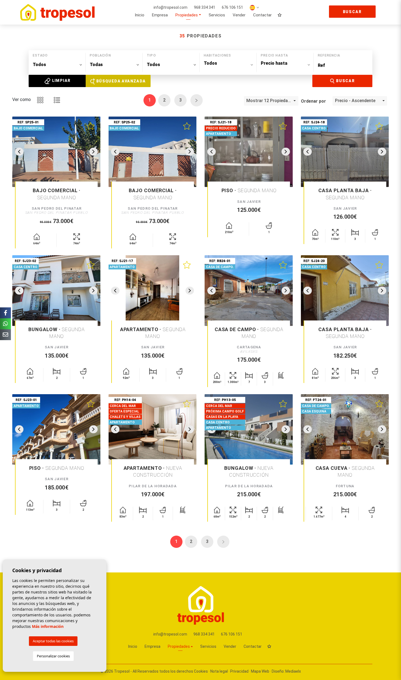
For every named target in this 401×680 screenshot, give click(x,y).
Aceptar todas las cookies (53, 641)
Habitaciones (217, 55)
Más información (48, 626)
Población (100, 55)
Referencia (329, 55)
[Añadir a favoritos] (90, 125)
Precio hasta (274, 55)
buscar (352, 12)
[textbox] (57, 64)
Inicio (139, 15)
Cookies (201, 671)
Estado (40, 55)
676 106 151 (232, 7)
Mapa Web (260, 671)
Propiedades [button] (186, 15)
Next (93, 152)
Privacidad (239, 671)
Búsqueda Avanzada (120, 81)
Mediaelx (293, 671)
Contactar (262, 15)
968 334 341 (204, 7)
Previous (19, 152)
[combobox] (57, 65)
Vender (239, 15)
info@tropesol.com (170, 7)
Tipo (151, 55)
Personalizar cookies (53, 656)
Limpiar (60, 80)
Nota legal (219, 671)
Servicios (217, 15)
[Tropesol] (57, 12)
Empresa (160, 15)
